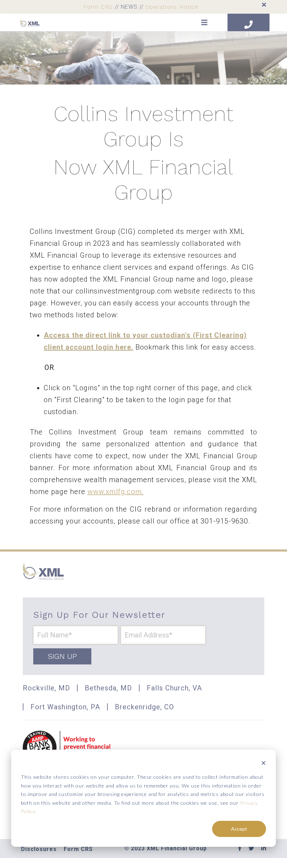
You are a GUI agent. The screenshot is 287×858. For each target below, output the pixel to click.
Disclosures (39, 849)
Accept (239, 829)
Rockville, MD (46, 688)
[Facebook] (239, 849)
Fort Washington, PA (65, 707)
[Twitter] (251, 849)
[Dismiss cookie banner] (263, 763)
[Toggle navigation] (206, 22)
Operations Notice (171, 7)
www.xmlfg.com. (116, 491)
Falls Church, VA (174, 688)
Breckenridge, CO (144, 707)
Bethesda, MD (108, 688)
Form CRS (98, 7)
